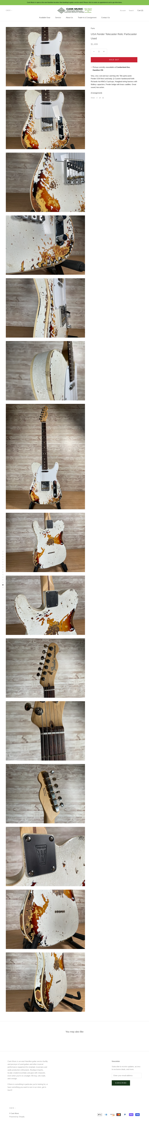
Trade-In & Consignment (87, 17)
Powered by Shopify (17, 1117)
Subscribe (121, 1083)
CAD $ (8, 10)
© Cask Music (14, 1113)
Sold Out (114, 60)
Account (123, 10)
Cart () (140, 10)
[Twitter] (100, 98)
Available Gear (44, 17)
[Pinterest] (103, 98)
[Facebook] (97, 98)
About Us (69, 17)
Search (131, 10)
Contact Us (105, 17)
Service (58, 17)
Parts (93, 28)
